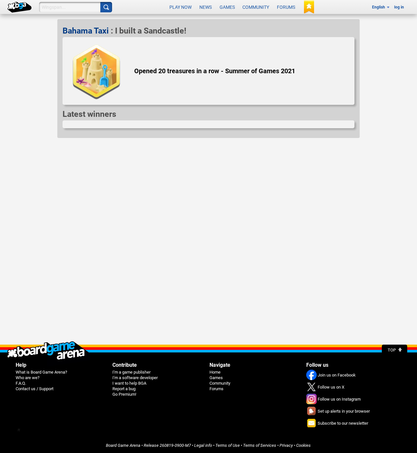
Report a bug (124, 388)
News (205, 7)
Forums (286, 7)
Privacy (286, 445)
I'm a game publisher (131, 372)
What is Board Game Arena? (41, 372)
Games (227, 7)
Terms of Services (259, 445)
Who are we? (27, 377)
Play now (180, 7)
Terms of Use (227, 445)
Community (255, 7)
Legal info (203, 445)
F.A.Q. (21, 383)
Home (215, 372)
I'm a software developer (135, 377)
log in (399, 7)
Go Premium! (124, 394)
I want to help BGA (129, 383)
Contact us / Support (34, 388)
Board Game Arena (123, 445)
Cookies (303, 445)
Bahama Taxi (86, 30)
